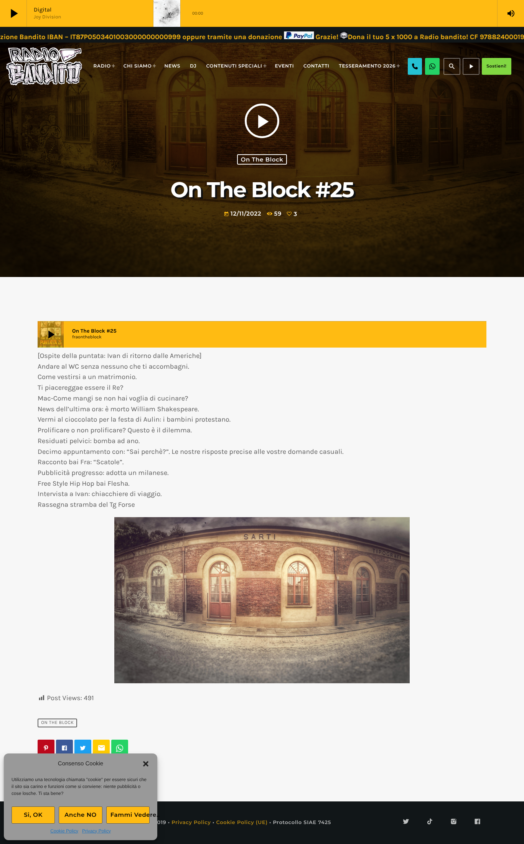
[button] (146, 764)
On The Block (262, 159)
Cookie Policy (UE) (241, 822)
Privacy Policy (96, 831)
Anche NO (80, 814)
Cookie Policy (64, 831)
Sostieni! (496, 66)
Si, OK (33, 814)
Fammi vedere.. (130, 814)
